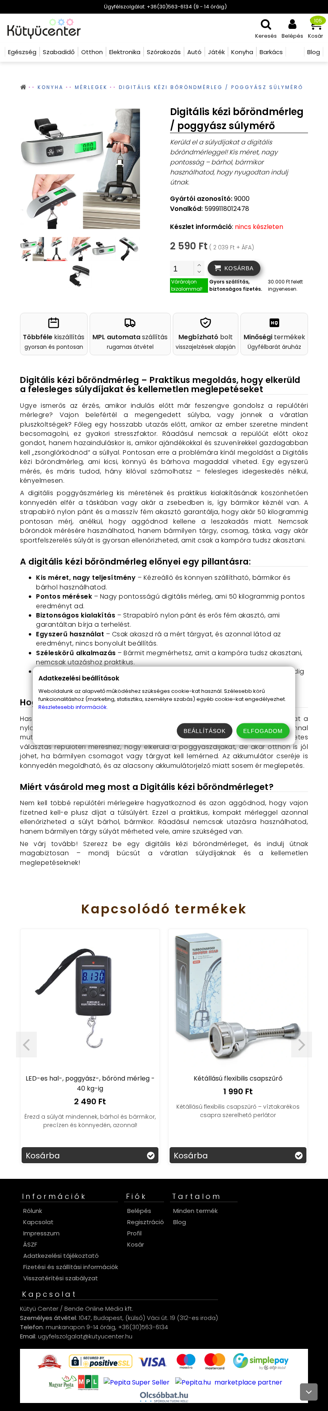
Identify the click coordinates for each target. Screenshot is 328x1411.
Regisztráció (145, 1222)
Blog (179, 1222)
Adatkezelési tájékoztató (61, 1255)
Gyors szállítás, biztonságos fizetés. (235, 285)
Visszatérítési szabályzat (60, 1278)
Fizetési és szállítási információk (70, 1267)
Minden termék (195, 1211)
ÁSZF (30, 1244)
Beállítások (205, 730)
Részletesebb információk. (73, 707)
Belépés (139, 1211)
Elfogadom (263, 730)
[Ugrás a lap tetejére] (309, 1392)
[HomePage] (41, 28)
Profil (134, 1233)
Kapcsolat (38, 1222)
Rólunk (32, 1211)
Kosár (135, 1244)
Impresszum (41, 1233)
